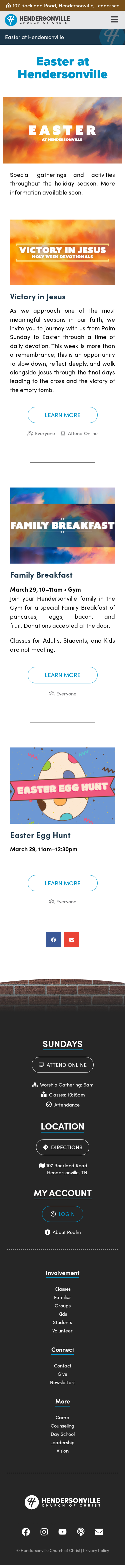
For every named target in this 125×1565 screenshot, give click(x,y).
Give (62, 1373)
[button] (53, 939)
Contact (62, 1365)
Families (62, 1297)
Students (62, 1322)
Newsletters (62, 1382)
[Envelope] (99, 1531)
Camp (62, 1417)
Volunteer (62, 1330)
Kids (62, 1313)
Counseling (62, 1425)
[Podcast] (81, 1531)
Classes (63, 1288)
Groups (63, 1305)
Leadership (62, 1442)
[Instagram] (44, 1531)
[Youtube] (62, 1531)
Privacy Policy (96, 1550)
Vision (63, 1450)
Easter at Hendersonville (34, 36)
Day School (63, 1434)
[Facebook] (26, 1531)
